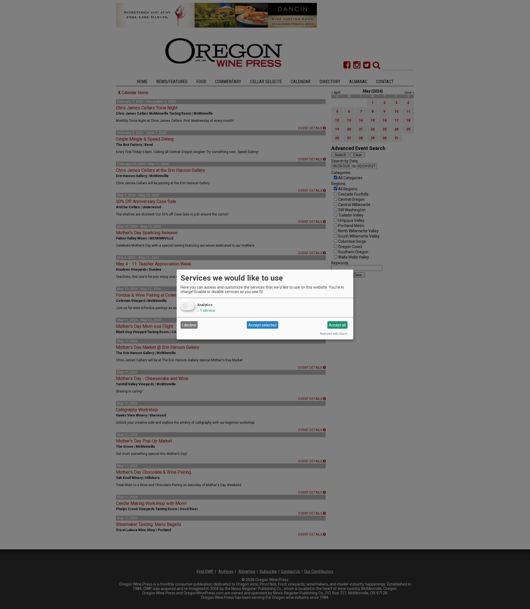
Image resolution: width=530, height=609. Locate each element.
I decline (189, 325)
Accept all (337, 325)
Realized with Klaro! (333, 334)
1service (206, 310)
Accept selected (262, 325)
